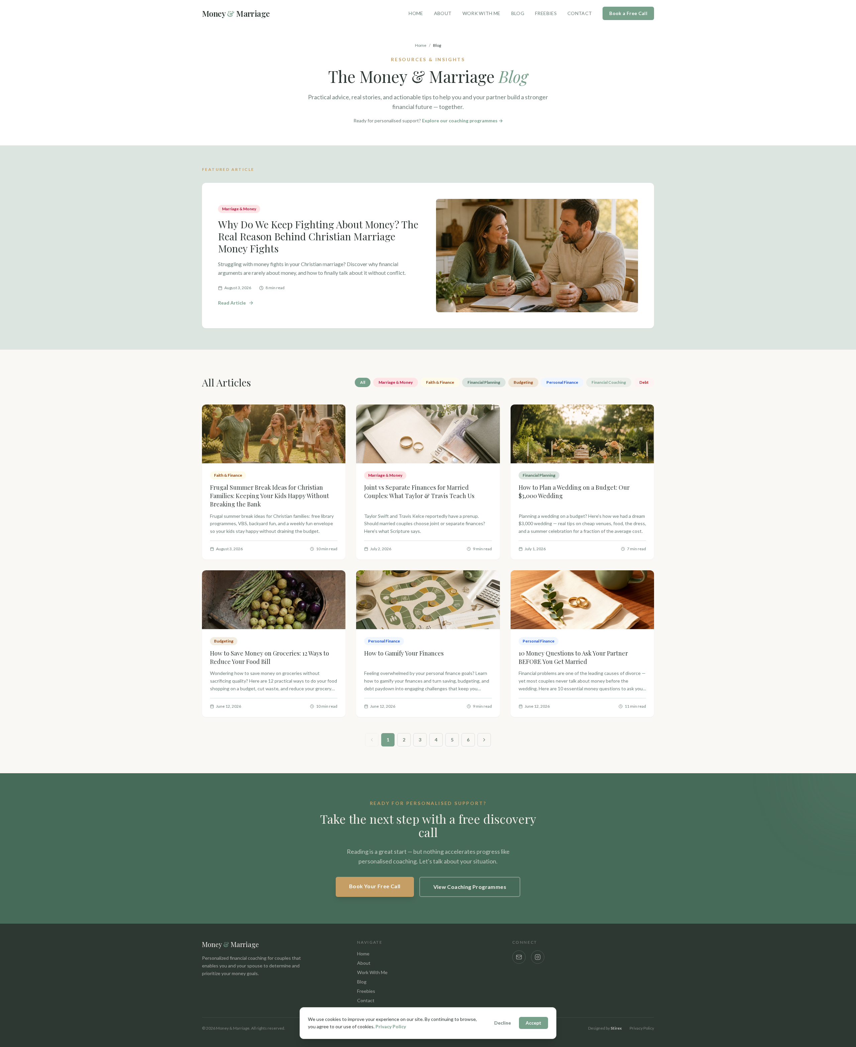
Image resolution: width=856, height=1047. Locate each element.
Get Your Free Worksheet (424, 595)
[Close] (505, 441)
